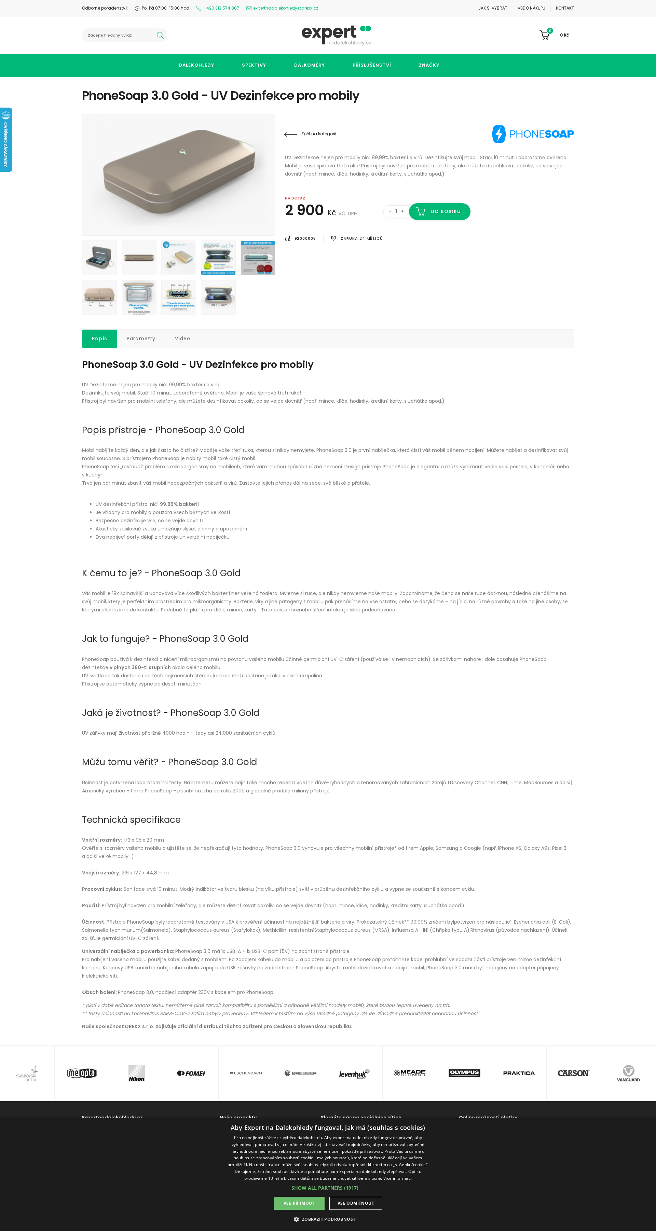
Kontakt (565, 8)
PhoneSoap (533, 134)
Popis (99, 338)
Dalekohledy (196, 65)
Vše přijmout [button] (299, 1203)
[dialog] (328, 1174)
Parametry (141, 338)
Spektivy (254, 65)
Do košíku (445, 211)
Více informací (397, 1178)
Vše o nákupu (531, 8)
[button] (328, 1188)
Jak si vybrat (492, 8)
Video (182, 338)
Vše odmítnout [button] (356, 1203)
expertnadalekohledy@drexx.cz (285, 8)
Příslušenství (372, 65)
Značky (429, 65)
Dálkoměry (309, 65)
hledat (160, 35)
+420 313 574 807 (221, 8)
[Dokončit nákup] (556, 35)
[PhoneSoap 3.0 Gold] (178, 174)
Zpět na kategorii (318, 134)
